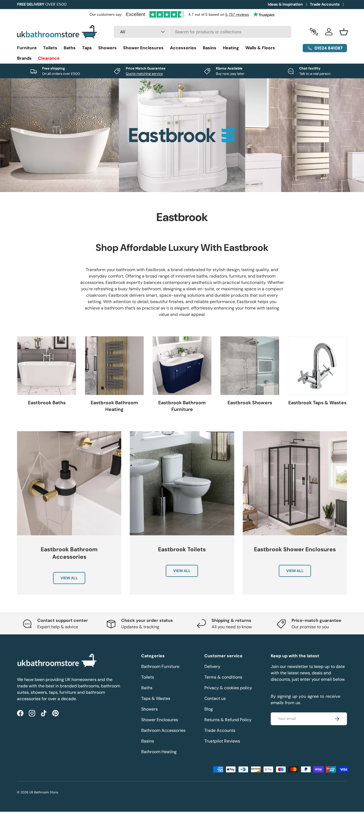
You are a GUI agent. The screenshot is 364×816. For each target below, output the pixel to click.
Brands (24, 58)
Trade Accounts (325, 4)
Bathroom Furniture (160, 666)
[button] (344, 32)
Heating (231, 48)
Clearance (49, 58)
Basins (209, 48)
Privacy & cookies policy (228, 688)
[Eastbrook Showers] (249, 365)
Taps (87, 48)
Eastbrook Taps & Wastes (317, 402)
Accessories (183, 48)
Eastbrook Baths (47, 402)
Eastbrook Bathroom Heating (114, 406)
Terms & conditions (223, 677)
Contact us (215, 698)
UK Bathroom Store (43, 792)
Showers (107, 48)
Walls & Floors (260, 48)
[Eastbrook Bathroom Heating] (114, 365)
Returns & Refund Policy (228, 720)
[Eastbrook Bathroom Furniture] (182, 365)
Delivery (212, 666)
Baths (70, 48)
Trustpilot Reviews (222, 741)
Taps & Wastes (155, 698)
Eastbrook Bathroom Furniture (182, 406)
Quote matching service (144, 73)
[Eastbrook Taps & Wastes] (317, 365)
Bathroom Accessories (163, 730)
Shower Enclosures (143, 48)
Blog (208, 709)
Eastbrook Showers (250, 402)
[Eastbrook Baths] (46, 365)
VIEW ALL (69, 578)
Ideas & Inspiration (285, 4)
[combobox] (203, 32)
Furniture (27, 48)
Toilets (50, 48)
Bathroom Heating (159, 751)
